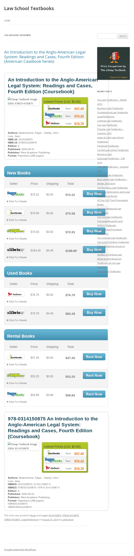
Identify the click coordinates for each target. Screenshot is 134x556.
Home (7, 20)
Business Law (104, 154)
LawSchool (67, 519)
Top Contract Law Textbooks (112, 237)
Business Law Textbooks (110, 108)
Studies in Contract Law (109, 254)
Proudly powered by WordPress (20, 549)
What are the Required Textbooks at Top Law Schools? (109, 263)
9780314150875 (12, 519)
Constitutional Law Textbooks (112, 112)
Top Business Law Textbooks (112, 187)
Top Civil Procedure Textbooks (113, 242)
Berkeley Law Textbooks (110, 175)
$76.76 (79, 123)
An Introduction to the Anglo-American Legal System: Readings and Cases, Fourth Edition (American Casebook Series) (44, 56)
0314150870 (55, 515)
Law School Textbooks (29, 8)
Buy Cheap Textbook (94, 193)
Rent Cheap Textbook (94, 356)
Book (33, 515)
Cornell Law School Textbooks (113, 150)
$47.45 (79, 108)
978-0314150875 (70, 515)
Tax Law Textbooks (107, 125)
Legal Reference (29, 519)
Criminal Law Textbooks (109, 120)
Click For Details (17, 201)
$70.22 (79, 116)
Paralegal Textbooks (108, 145)
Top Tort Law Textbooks (109, 217)
